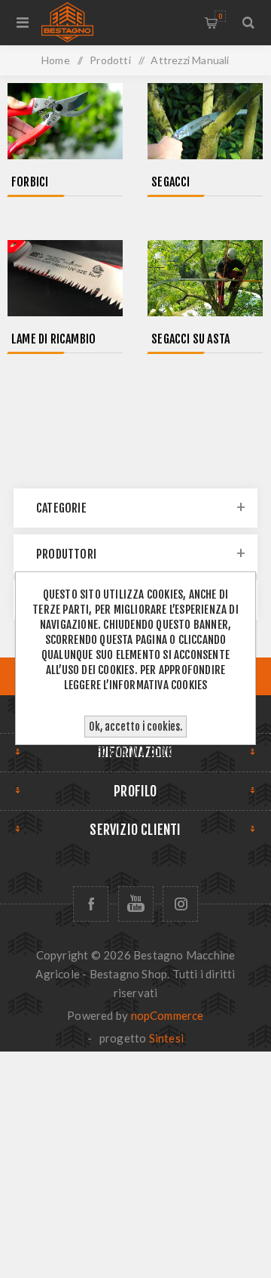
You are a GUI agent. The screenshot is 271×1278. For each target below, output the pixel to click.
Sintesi (166, 1038)
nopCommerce (167, 1015)
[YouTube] (136, 904)
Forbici (29, 181)
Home (55, 60)
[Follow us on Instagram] (180, 904)
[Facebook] (90, 904)
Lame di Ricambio (53, 338)
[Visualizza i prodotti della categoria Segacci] (205, 122)
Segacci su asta (190, 338)
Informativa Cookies (136, 752)
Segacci (170, 181)
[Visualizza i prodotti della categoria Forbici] (65, 122)
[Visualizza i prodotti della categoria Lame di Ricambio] (65, 279)
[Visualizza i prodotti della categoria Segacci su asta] (205, 279)
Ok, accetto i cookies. (135, 726)
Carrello (220, 16)
